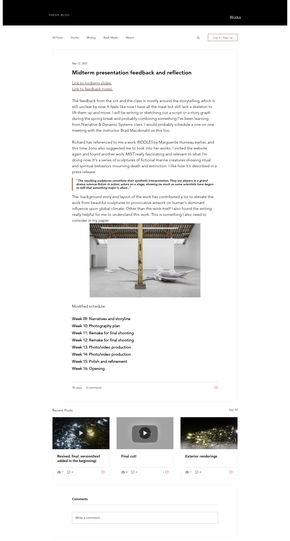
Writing (91, 37)
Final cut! (128, 456)
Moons (130, 37)
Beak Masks (111, 37)
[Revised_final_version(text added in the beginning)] (80, 433)
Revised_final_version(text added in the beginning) (78, 458)
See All (233, 409)
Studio (75, 37)
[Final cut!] (145, 433)
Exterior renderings (201, 456)
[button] (198, 37)
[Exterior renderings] (209, 433)
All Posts (57, 37)
